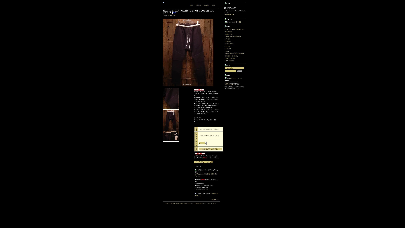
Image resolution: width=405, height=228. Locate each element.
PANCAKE (228, 49)
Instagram (206, 5)
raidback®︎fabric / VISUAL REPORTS (235, 53)
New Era (227, 46)
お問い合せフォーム (236, 78)
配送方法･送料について (200, 203)
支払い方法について (189, 203)
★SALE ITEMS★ (230, 61)
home (191, 5)
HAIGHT (227, 39)
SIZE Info (198, 5)
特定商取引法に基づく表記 (177, 203)
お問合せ (167, 203)
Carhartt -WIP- (229, 34)
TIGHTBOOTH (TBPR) (231, 56)
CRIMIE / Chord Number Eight (233, 36)
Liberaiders (228, 41)
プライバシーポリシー (212, 203)
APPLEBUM (228, 32)
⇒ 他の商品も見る (215, 199)
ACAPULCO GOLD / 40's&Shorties (234, 29)
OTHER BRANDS (230, 58)
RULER (227, 51)
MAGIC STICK (172, 15)
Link (213, 5)
